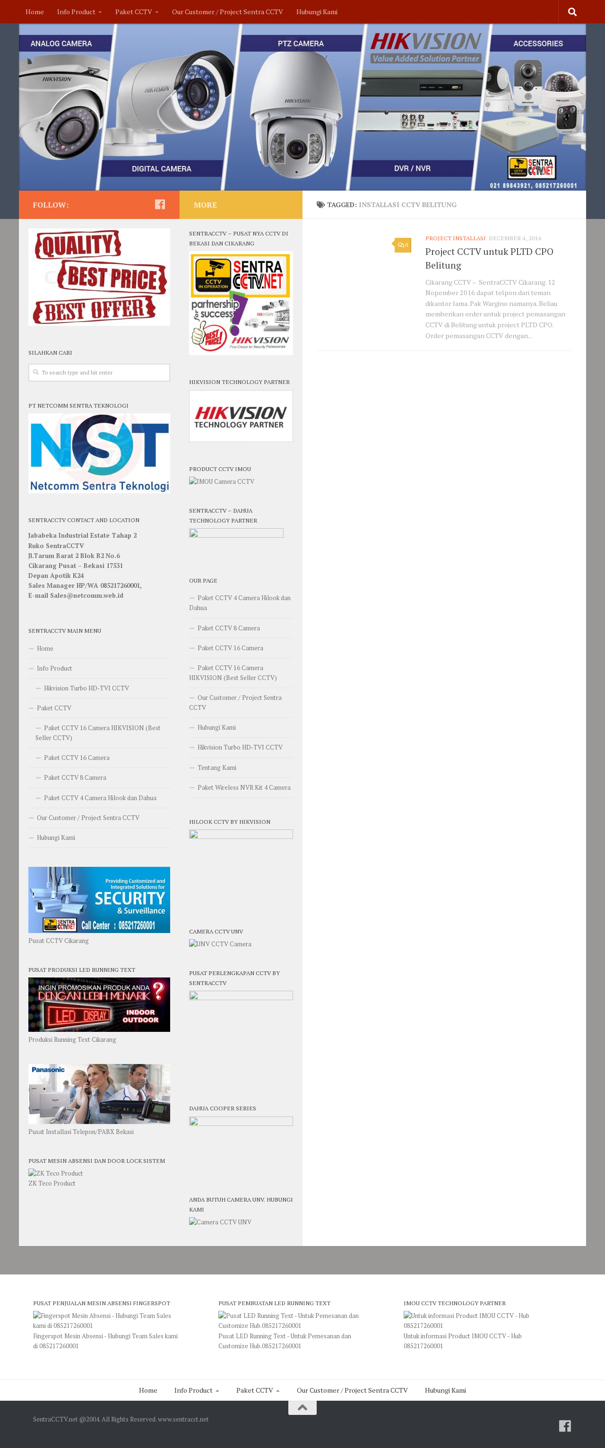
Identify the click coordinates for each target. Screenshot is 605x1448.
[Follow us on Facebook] (159, 204)
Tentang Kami (217, 767)
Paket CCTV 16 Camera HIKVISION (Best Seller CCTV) (98, 733)
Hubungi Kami (316, 11)
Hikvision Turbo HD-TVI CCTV (86, 688)
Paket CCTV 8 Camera (75, 777)
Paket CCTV (133, 11)
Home (35, 11)
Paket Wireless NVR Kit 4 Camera (244, 787)
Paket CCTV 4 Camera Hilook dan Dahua (100, 798)
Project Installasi (455, 238)
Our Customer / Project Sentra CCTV (227, 11)
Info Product (76, 11)
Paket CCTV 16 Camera (77, 757)
